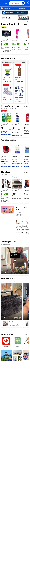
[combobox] (17, 3)
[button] (20, 17)
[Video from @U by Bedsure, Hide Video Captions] (20, 318)
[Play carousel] (23, 17)
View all (23, 62)
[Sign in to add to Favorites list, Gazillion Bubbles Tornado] (11, 68)
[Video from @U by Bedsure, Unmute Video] (17, 318)
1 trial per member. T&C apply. (23, 21)
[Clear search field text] (20, 3)
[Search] (23, 3)
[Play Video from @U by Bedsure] (11, 301)
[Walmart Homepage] (6, 3)
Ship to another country (18, 12)
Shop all (26, 24)
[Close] (26, 12)
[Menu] (2, 3)
